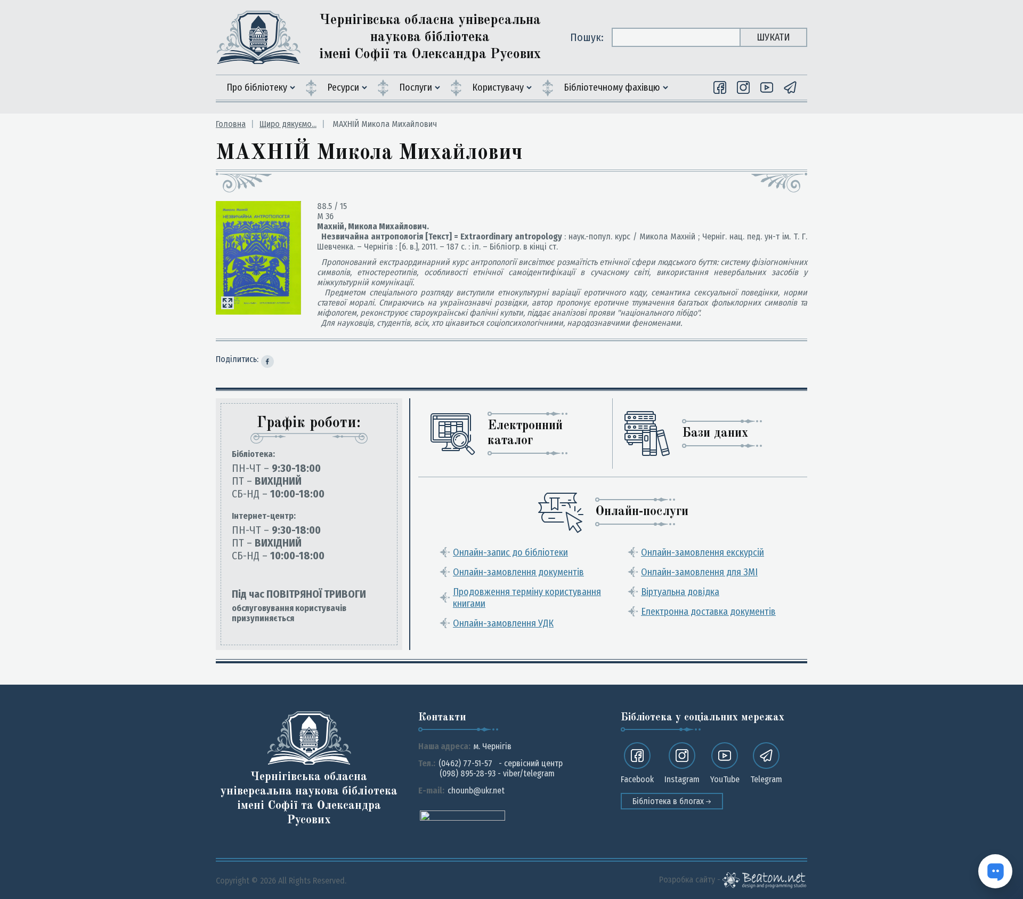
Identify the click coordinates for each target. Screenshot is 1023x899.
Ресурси (343, 87)
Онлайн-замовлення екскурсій (702, 552)
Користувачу (498, 87)
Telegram (766, 779)
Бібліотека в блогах (669, 801)
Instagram (682, 779)
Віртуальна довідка (680, 592)
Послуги (415, 87)
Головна (231, 124)
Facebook (637, 779)
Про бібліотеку (256, 87)
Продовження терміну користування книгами (527, 597)
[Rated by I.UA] (462, 815)
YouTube (725, 779)
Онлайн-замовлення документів (518, 572)
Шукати (773, 37)
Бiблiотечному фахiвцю (612, 87)
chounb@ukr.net (476, 790)
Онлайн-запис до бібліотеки (510, 552)
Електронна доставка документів (708, 611)
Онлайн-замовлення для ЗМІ (699, 572)
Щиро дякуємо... (287, 124)
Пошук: (587, 37)
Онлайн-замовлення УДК (503, 623)
